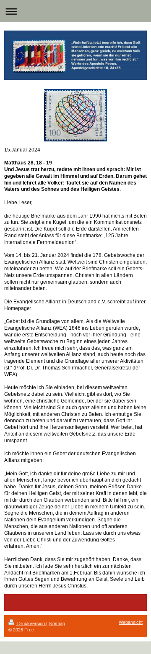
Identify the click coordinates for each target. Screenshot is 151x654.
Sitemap (57, 623)
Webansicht (131, 622)
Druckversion (31, 623)
